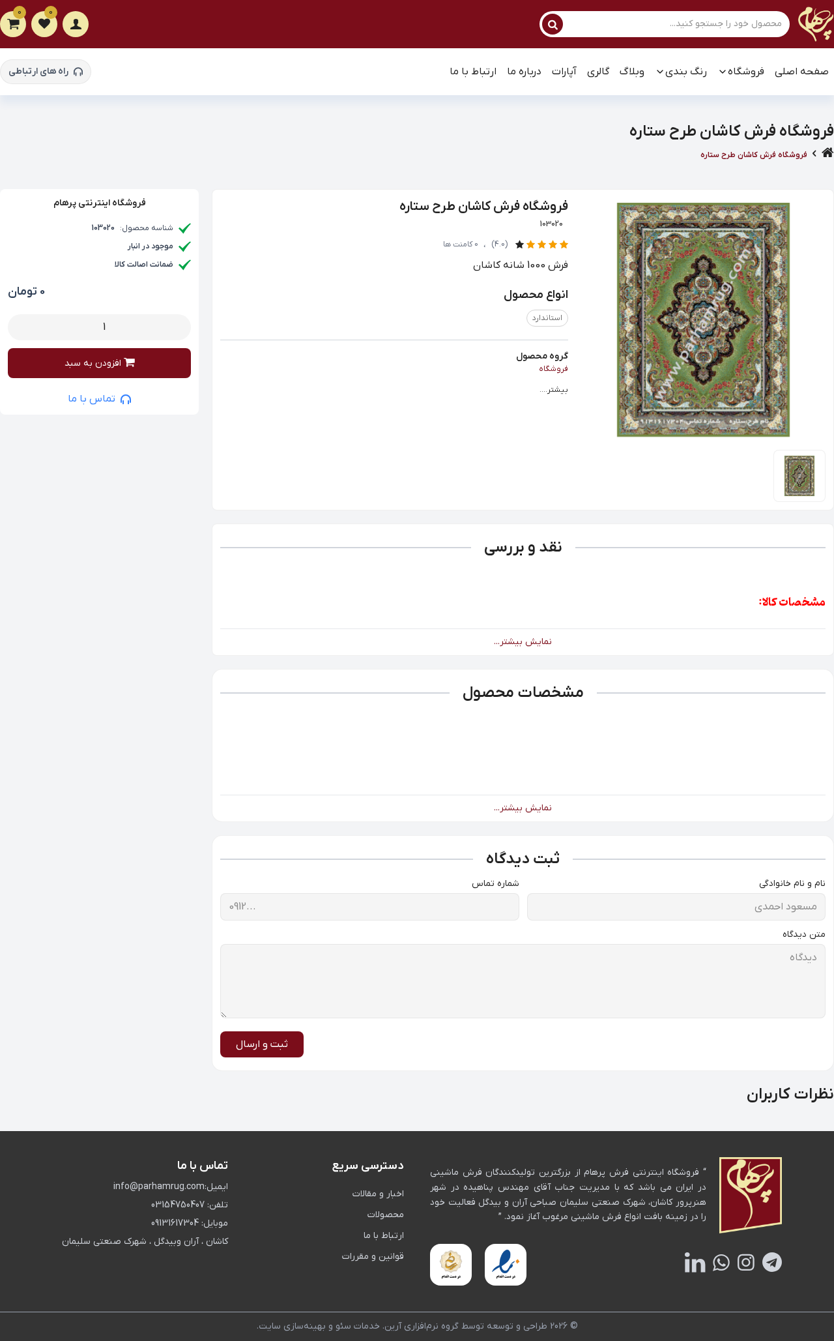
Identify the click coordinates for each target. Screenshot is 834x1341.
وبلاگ (632, 71)
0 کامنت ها (460, 244)
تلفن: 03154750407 (189, 1205)
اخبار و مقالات (378, 1194)
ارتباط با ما (473, 71)
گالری (598, 71)
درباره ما (524, 71)
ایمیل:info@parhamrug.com (170, 1187)
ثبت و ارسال (262, 1044)
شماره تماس (495, 883)
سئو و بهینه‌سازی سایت (305, 1326)
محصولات (385, 1215)
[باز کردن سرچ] (552, 24)
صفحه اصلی (802, 71)
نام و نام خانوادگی (792, 883)
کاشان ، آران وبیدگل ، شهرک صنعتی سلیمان (145, 1241)
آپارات (564, 71)
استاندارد (547, 318)
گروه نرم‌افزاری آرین (421, 1326)
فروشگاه (746, 71)
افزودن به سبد (94, 363)
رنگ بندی (686, 71)
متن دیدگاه (804, 934)
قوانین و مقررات (373, 1256)
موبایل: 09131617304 (189, 1223)
